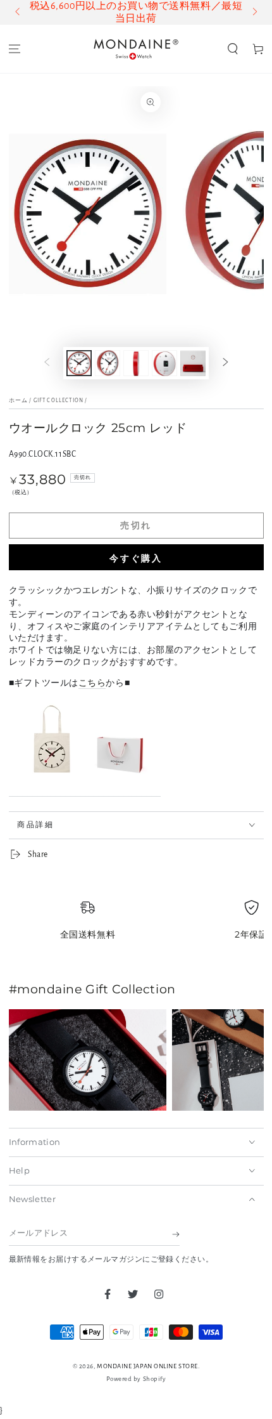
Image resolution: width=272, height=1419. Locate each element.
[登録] (176, 1234)
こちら (92, 683)
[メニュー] (14, 49)
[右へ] (254, 12)
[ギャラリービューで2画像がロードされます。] (107, 363)
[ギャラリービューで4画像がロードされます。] (164, 363)
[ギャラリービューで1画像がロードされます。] (79, 363)
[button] (232, 49)
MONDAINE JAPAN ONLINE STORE (147, 1366)
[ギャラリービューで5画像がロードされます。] (193, 363)
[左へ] (18, 12)
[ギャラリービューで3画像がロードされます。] (136, 363)
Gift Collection (59, 400)
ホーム (18, 400)
